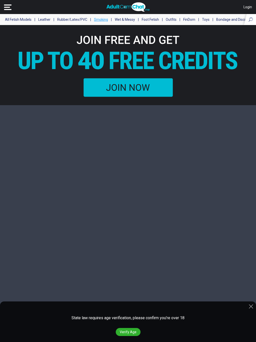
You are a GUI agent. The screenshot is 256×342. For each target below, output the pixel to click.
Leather (44, 20)
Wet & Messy (125, 20)
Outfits (171, 20)
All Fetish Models (18, 20)
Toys (206, 20)
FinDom (189, 20)
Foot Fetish (150, 20)
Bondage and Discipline (234, 20)
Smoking (101, 20)
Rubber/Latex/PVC (72, 20)
